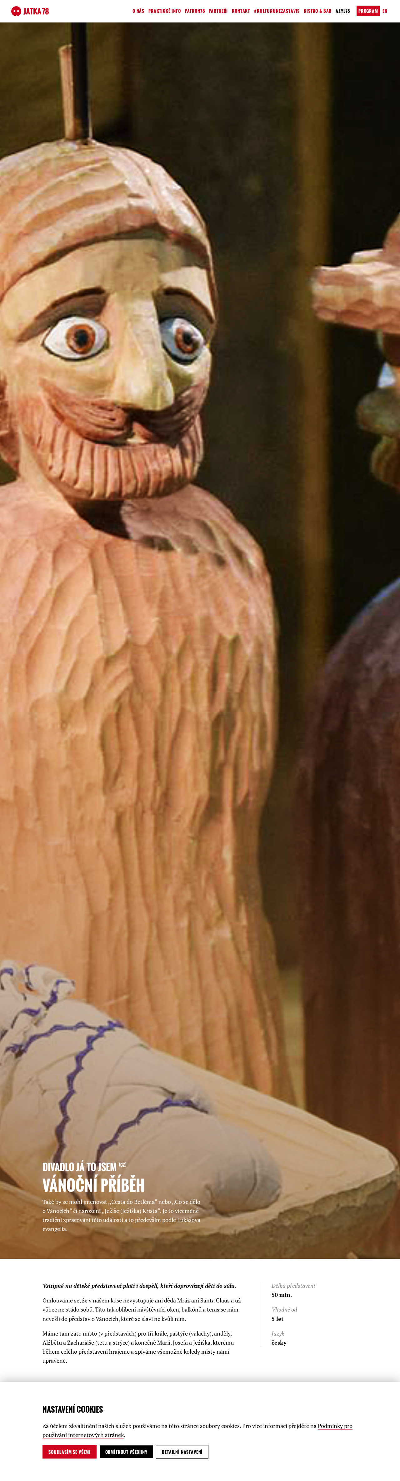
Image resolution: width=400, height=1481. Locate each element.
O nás (138, 10)
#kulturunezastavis (277, 10)
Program (368, 10)
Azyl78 (343, 10)
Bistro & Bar (318, 10)
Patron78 (195, 10)
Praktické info (164, 10)
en (385, 10)
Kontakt (241, 10)
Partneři (218, 10)
